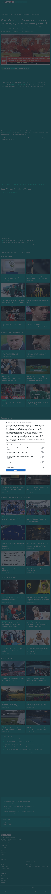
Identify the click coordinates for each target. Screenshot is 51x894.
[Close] (48, 422)
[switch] (42, 448)
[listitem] (25, 445)
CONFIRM (15, 470)
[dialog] (25, 447)
